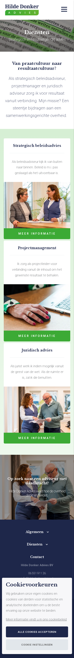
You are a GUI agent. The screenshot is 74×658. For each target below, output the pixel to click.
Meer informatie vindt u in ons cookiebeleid (36, 619)
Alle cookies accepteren (37, 631)
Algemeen (34, 532)
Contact (37, 557)
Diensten (34, 544)
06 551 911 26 (37, 573)
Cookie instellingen (37, 644)
